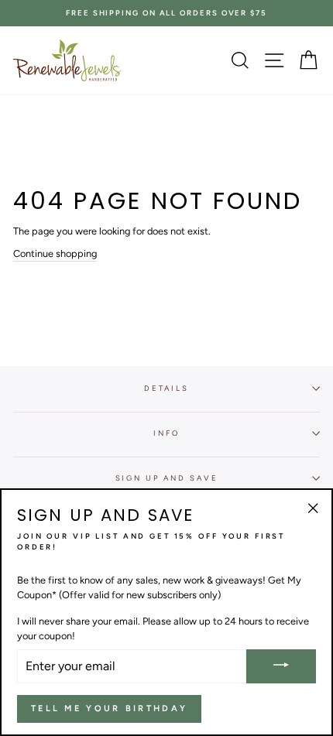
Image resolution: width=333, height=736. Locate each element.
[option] (166, 13)
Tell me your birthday (109, 708)
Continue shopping (55, 253)
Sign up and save (166, 478)
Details (166, 388)
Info (166, 433)
